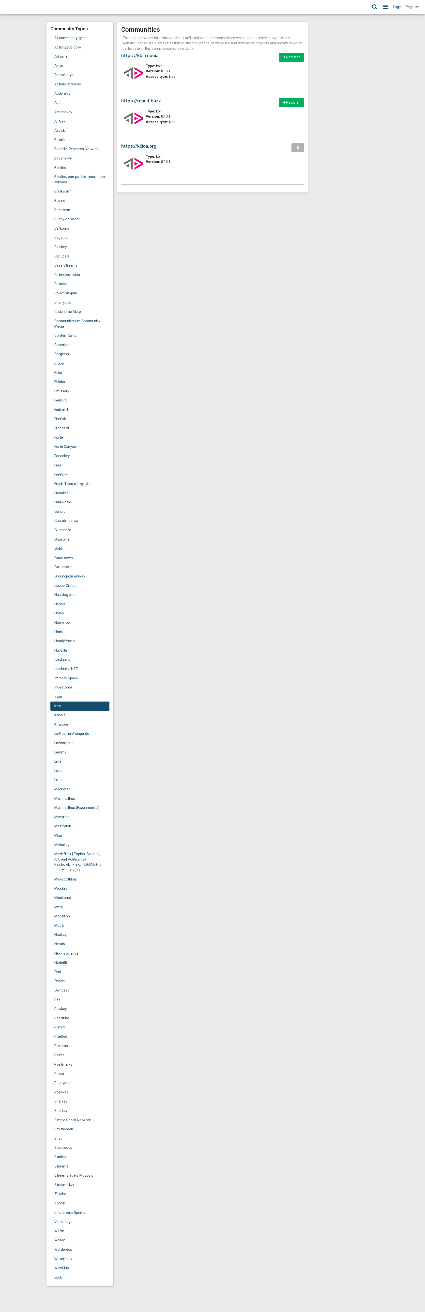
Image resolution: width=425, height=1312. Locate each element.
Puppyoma (63, 1083)
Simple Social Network (72, 1120)
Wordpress (63, 1250)
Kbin (57, 706)
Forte (58, 437)
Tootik (59, 1203)
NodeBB (60, 962)
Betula (59, 140)
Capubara (62, 256)
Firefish (60, 419)
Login (397, 7)
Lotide (59, 780)
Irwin (58, 697)
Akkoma (60, 56)
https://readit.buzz (141, 101)
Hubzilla (60, 650)
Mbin (58, 835)
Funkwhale (62, 502)
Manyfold (61, 817)
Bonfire (60, 168)
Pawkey (60, 1009)
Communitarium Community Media (77, 324)
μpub (58, 1277)
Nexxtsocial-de (66, 953)
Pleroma (61, 1046)
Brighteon (62, 210)
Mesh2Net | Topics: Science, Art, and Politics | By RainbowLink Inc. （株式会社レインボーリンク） (78, 862)
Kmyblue (61, 724)
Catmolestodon (67, 275)
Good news (63, 558)
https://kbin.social (140, 55)
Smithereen (63, 1129)
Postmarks (63, 1064)
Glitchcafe (62, 530)
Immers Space (66, 678)
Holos (59, 613)
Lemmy (60, 752)
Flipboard (61, 428)
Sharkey (60, 1101)
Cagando (61, 238)
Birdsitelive (63, 158)
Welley (59, 1240)
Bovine (59, 201)
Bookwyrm (63, 191)
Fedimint (61, 410)
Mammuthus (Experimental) (76, 808)
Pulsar (59, 1074)
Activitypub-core (67, 47)
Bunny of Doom (67, 219)
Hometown (63, 623)
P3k (57, 1000)
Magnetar (62, 789)
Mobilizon (62, 916)
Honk (58, 632)
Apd (57, 103)
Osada (59, 981)
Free (57, 465)
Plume (59, 1055)
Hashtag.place (65, 595)
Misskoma (62, 898)
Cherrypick (62, 303)
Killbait (59, 715)
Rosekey (61, 1092)
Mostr (59, 926)
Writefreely (63, 1259)
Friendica (61, 493)
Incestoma (63, 687)
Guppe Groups (65, 586)
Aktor (58, 66)
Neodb (59, 944)
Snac (58, 1138)
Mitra (58, 907)
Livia (57, 761)
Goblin (59, 548)
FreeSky (60, 474)
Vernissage (63, 1222)
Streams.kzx (64, 1185)
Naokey (60, 935)
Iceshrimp (62, 659)
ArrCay (59, 121)
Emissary (61, 391)
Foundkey (62, 456)
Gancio (60, 512)
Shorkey (60, 1111)
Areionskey (63, 112)
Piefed (59, 1027)
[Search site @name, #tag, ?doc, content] (374, 7)
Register (412, 7)
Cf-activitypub (65, 293)
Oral (57, 972)
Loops (59, 771)
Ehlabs (59, 382)
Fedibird (60, 400)
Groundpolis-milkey (69, 576)
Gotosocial (63, 567)
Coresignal (62, 345)
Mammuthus (64, 799)
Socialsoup (63, 1148)
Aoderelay (62, 94)
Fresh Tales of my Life (72, 484)
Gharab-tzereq (66, 521)
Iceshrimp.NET (66, 669)
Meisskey (61, 845)
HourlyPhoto (64, 641)
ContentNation (66, 336)
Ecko (58, 373)
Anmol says (63, 75)
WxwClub (61, 1268)
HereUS (60, 604)
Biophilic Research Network (76, 149)
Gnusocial (62, 539)
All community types (71, 38)
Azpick (59, 130)
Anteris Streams (67, 84)
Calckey (60, 247)
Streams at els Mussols (73, 1175)
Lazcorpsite (64, 743)
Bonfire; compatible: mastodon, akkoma (80, 179)
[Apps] (385, 7)
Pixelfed (60, 1037)
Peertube (61, 1018)
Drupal (59, 363)
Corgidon (61, 354)
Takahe (60, 1194)
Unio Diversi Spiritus (70, 1213)
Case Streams (65, 265)
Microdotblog (65, 879)
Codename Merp (67, 312)
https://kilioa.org (138, 146)
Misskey (60, 888)
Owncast (61, 990)
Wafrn (59, 1231)
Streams (61, 1166)
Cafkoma (61, 228)
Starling (60, 1157)
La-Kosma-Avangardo (71, 734)
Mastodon (62, 826)
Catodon (61, 284)
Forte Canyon (65, 447)
